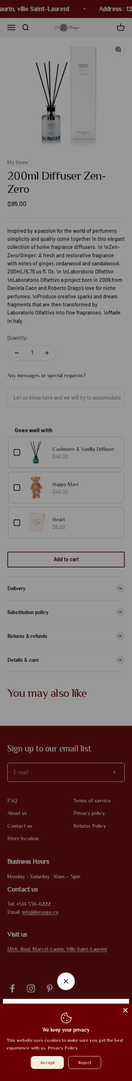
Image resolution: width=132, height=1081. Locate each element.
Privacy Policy (63, 1048)
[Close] (125, 1010)
